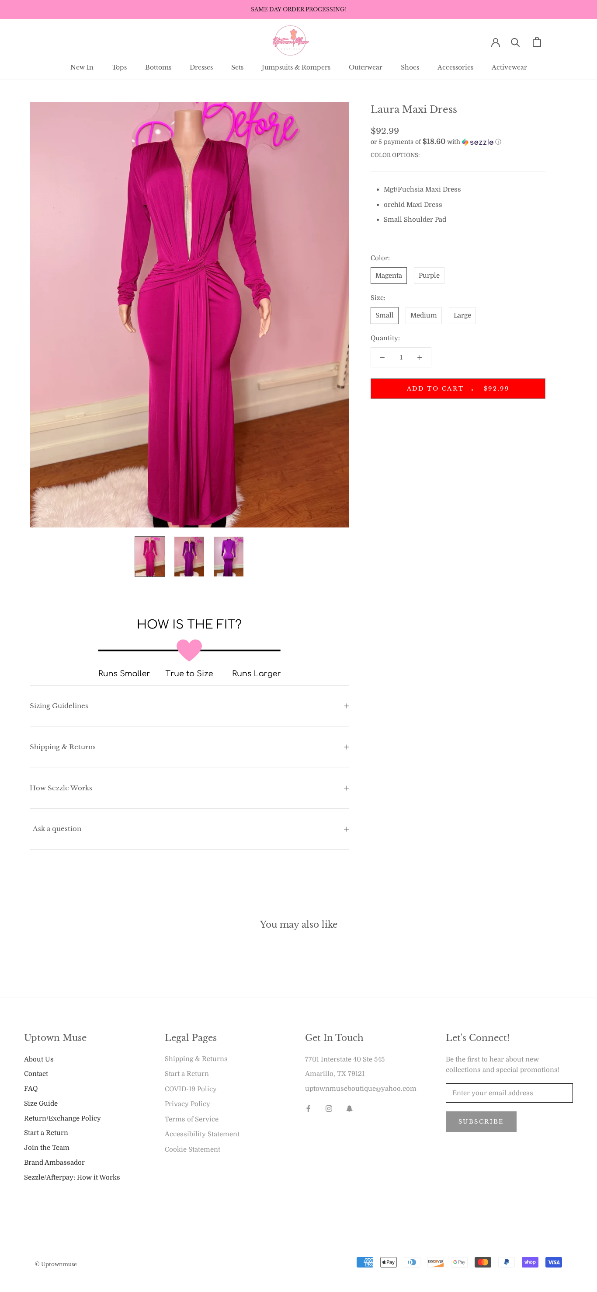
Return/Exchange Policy (62, 1118)
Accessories (455, 67)
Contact (36, 1074)
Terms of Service (192, 1119)
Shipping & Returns (63, 747)
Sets (237, 67)
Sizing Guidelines (59, 706)
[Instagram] (329, 1108)
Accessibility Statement (202, 1134)
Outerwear (365, 67)
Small (384, 315)
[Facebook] (308, 1108)
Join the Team (46, 1148)
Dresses (201, 67)
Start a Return (46, 1133)
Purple (429, 275)
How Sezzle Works (61, 788)
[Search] (515, 41)
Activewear (509, 67)
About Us (39, 1059)
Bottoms (158, 67)
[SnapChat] (349, 1108)
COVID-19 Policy (191, 1089)
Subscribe (481, 1121)
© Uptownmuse (56, 1264)
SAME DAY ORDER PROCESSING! (298, 9)
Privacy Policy (187, 1104)
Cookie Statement (192, 1149)
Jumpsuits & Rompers (296, 67)
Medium (423, 315)
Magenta (388, 275)
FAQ (31, 1089)
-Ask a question (55, 828)
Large (462, 315)
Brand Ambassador (54, 1162)
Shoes (410, 67)
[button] (458, 142)
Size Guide (41, 1103)
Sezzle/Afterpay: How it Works (72, 1177)
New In (82, 67)
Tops (119, 67)
